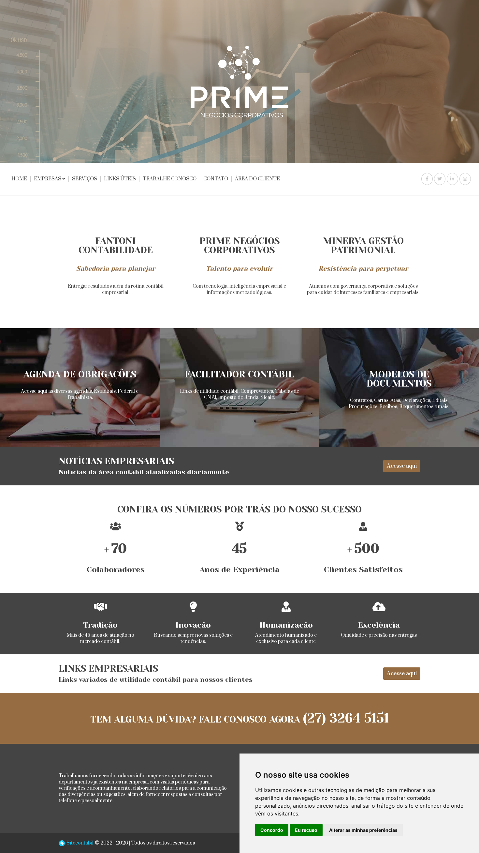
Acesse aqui (402, 466)
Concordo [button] (271, 830)
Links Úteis (120, 179)
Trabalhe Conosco (169, 179)
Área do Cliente (257, 179)
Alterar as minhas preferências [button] (363, 830)
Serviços (84, 179)
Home (19, 179)
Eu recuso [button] (306, 830)
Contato (215, 179)
